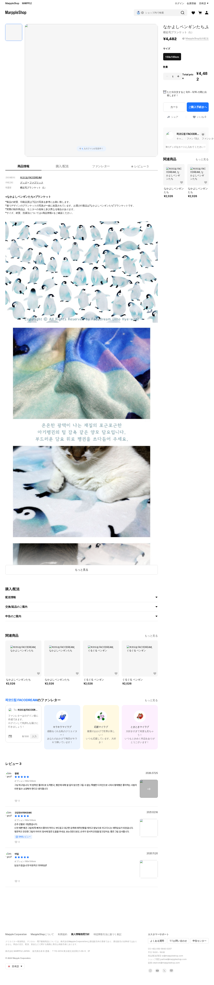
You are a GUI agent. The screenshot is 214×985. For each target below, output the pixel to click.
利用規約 (62, 934)
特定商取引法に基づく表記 (107, 934)
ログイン (179, 3)
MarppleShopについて (42, 934)
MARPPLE (27, 3)
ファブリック (36, 182)
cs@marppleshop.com (172, 956)
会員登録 (191, 3)
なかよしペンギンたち (18, 679)
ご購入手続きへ (197, 107)
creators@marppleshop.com (166, 963)
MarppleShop (12, 3)
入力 (34, 736)
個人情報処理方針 (80, 934)
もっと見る (81, 569)
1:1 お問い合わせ (178, 940)
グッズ (23, 182)
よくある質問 (157, 940)
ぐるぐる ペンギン (94, 679)
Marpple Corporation (16, 934)
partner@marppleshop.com (173, 959)
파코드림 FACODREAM (31, 177)
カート (174, 107)
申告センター (199, 940)
